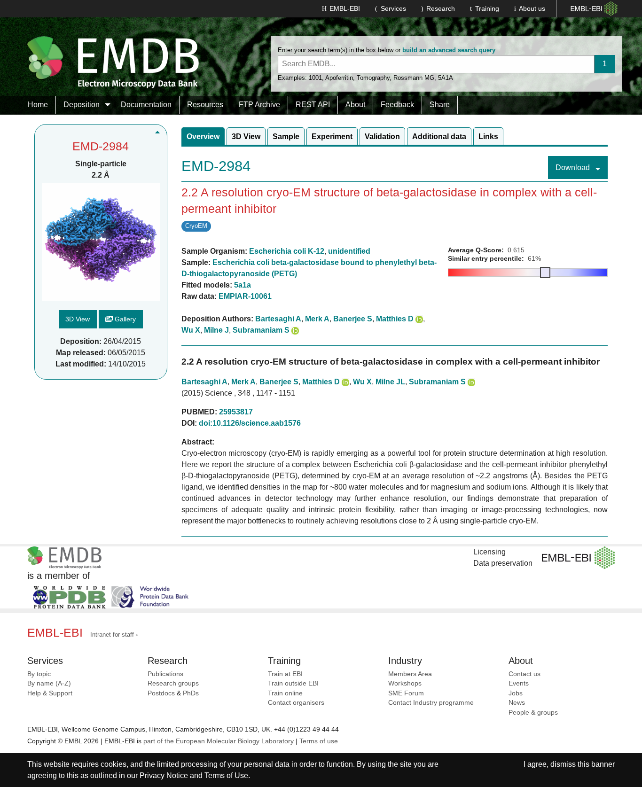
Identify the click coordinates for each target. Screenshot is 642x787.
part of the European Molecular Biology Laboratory (218, 741)
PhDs (191, 693)
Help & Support (49, 693)
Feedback (397, 105)
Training (487, 8)
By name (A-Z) (49, 683)
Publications (165, 674)
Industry (405, 660)
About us (532, 8)
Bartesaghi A (278, 319)
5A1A (445, 77)
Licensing (489, 552)
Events (519, 683)
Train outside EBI (293, 683)
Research (440, 8)
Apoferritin (339, 77)
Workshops (405, 683)
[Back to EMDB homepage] (113, 62)
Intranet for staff (112, 634)
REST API (313, 105)
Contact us (524, 674)
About (355, 105)
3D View (77, 319)
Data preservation (502, 563)
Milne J (216, 330)
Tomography (373, 77)
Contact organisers (296, 702)
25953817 (236, 412)
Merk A (317, 319)
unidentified (349, 251)
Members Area (410, 674)
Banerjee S (352, 319)
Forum (406, 693)
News (517, 702)
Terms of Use (226, 775)
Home (38, 105)
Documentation (146, 105)
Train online (285, 693)
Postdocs (161, 693)
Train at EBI (285, 674)
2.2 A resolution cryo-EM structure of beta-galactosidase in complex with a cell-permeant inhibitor (390, 361)
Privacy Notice (164, 775)
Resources (205, 105)
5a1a (242, 285)
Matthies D (395, 319)
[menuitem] (38, 105)
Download (574, 167)
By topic (39, 674)
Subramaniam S (261, 330)
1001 (315, 77)
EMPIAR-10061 (245, 296)
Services (393, 8)
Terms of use (318, 741)
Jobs (516, 693)
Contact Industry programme (431, 702)
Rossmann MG (413, 77)
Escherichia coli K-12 (286, 251)
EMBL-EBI (344, 8)
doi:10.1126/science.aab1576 (250, 423)
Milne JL (390, 382)
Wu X (190, 330)
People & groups (533, 712)
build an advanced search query (448, 50)
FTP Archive (259, 105)
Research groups (173, 683)
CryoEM (196, 225)
